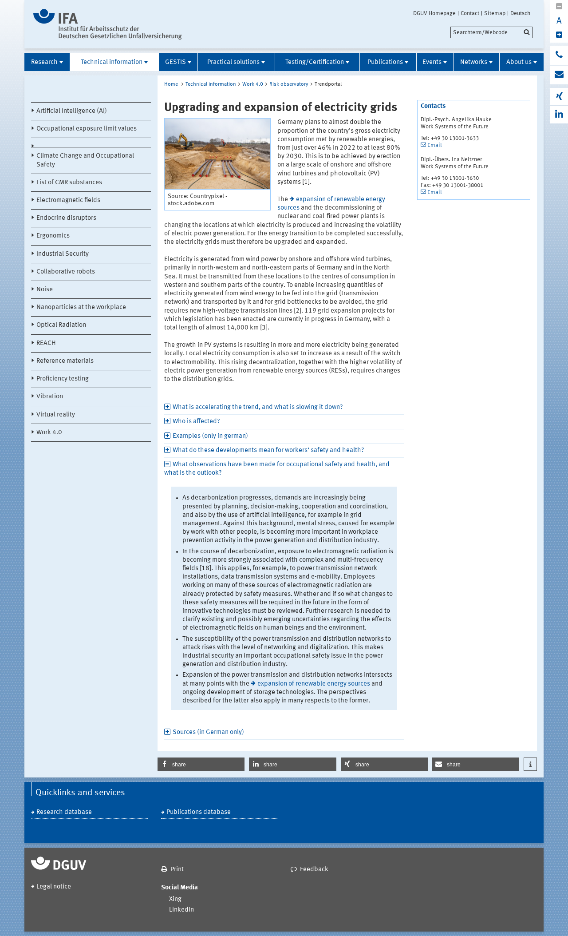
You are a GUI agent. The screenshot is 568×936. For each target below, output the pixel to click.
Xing (175, 899)
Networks (473, 62)
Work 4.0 (49, 432)
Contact (470, 13)
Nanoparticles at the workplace (81, 307)
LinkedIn (181, 910)
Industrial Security (62, 254)
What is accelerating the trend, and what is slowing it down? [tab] (258, 407)
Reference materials (65, 361)
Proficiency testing (62, 379)
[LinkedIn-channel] (559, 114)
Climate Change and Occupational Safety (85, 160)
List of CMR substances (69, 182)
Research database (64, 812)
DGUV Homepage (434, 13)
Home (171, 84)
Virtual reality (55, 415)
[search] (491, 32)
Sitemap (494, 13)
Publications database (198, 812)
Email (434, 145)
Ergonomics (53, 236)
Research (44, 62)
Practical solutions (233, 62)
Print (177, 869)
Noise (44, 289)
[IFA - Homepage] (107, 24)
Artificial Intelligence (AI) (71, 111)
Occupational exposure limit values (86, 129)
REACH (46, 343)
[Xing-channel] (559, 96)
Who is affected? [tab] (196, 421)
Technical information (111, 62)
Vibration (49, 396)
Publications (385, 62)
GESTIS (175, 62)
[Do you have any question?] (559, 55)
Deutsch (520, 13)
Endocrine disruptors (66, 218)
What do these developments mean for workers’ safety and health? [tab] (268, 450)
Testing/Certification (314, 62)
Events (432, 62)
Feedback (314, 869)
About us (519, 62)
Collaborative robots (65, 272)
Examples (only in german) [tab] (210, 436)
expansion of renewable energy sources (313, 684)
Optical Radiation (61, 325)
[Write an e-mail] (559, 75)
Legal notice (53, 887)
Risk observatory (288, 84)
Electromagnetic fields (68, 200)
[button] (201, 764)
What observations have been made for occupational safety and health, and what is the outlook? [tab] (277, 468)
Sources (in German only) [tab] (208, 732)
